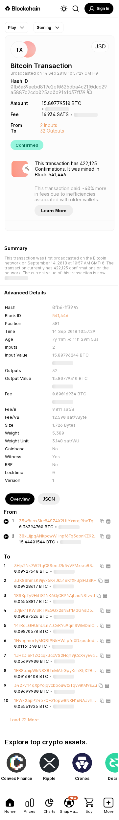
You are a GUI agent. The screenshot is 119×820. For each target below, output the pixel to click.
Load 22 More (24, 719)
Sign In (103, 8)
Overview (20, 499)
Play (12, 27)
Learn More (53, 210)
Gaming (43, 27)
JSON (49, 499)
